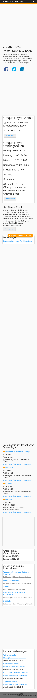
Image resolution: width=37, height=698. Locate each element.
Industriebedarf (26, 583)
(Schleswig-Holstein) (18, 577)
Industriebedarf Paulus (11, 580)
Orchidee (8, 500)
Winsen (5, 658)
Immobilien (22, 589)
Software (28, 577)
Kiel (4, 589)
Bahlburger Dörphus (11, 664)
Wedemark (6, 597)
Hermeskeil (6, 583)
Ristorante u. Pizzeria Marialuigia (17, 452)
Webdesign (29, 604)
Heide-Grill (9, 468)
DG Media (7, 601)
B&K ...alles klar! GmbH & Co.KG (15, 673)
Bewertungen (27, 464)
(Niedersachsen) (15, 597)
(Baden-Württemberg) (19, 604)
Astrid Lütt (7, 587)
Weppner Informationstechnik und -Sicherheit (16, 573)
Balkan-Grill (9, 484)
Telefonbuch (22, 658)
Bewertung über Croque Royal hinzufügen (17, 241)
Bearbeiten (10, 135)
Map (10, 464)
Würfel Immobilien (10, 655)
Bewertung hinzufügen (20, 235)
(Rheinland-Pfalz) (15, 583)
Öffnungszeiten (17, 464)
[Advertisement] (18, 22)
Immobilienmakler (26, 597)
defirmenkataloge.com (13, 1)
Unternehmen (22, 675)
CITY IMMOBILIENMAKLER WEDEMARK (14, 594)
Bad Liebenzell (7, 604)
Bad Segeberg (7, 577)
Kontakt (5, 464)
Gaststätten (21, 666)
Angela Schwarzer (10, 682)
